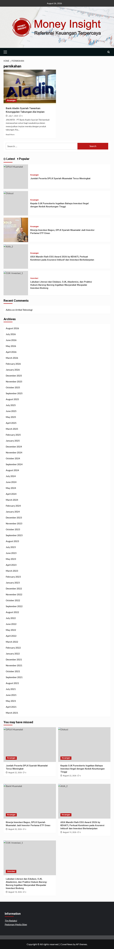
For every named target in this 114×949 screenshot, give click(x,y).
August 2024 (12, 470)
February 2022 (13, 647)
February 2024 (13, 505)
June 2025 (11, 411)
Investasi (34, 278)
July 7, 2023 (13, 116)
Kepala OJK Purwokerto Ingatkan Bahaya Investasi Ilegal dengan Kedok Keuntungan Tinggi (82, 768)
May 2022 (11, 630)
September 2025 (14, 393)
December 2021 (14, 659)
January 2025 (13, 440)
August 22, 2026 (15, 773)
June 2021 (11, 695)
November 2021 (14, 665)
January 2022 (13, 653)
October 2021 (13, 671)
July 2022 (11, 618)
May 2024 (11, 488)
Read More (10, 134)
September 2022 (14, 606)
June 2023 (11, 553)
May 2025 (11, 417)
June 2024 (11, 482)
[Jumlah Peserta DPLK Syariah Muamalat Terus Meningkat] (13, 166)
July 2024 (11, 476)
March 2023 (12, 570)
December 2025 (14, 375)
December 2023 (14, 517)
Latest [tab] (10, 159)
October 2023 (13, 529)
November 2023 (14, 523)
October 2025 (13, 387)
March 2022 (12, 641)
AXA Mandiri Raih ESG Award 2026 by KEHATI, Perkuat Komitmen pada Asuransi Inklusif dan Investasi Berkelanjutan (82, 825)
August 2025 (12, 399)
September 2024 (14, 464)
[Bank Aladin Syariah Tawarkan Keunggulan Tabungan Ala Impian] (30, 87)
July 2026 (11, 334)
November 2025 (14, 381)
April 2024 (11, 494)
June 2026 (11, 340)
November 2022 (14, 594)
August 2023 (12, 541)
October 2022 (13, 600)
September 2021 (14, 677)
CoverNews (67, 944)
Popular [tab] (24, 159)
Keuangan (11, 100)
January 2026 (13, 369)
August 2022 (12, 612)
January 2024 (13, 511)
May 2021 (11, 701)
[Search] (108, 52)
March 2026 (12, 358)
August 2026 (12, 328)
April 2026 (11, 352)
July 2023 (11, 547)
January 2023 (13, 582)
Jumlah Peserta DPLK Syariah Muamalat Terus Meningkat (60, 178)
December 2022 (14, 588)
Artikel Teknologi (24, 309)
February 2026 (13, 363)
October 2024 (13, 458)
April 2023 (11, 565)
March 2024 (12, 499)
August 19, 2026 (69, 832)
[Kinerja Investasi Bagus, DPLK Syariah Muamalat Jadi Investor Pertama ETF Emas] (16, 229)
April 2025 (11, 423)
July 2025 (11, 405)
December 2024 (14, 446)
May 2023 (11, 559)
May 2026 (11, 346)
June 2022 (11, 624)
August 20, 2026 (15, 829)
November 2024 (14, 452)
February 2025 (13, 434)
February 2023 (13, 576)
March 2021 (12, 712)
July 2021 (11, 689)
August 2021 (12, 683)
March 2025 (12, 428)
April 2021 (11, 706)
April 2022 (11, 635)
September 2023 (14, 535)
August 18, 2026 (15, 892)
